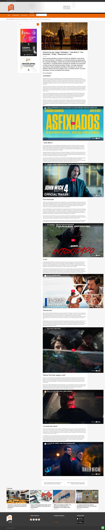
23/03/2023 (45, 56)
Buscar (48, 15)
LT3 (13, 528)
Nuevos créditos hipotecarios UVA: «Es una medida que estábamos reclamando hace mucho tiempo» (41, 506)
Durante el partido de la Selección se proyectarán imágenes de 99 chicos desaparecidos (76, 483)
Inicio (9, 15)
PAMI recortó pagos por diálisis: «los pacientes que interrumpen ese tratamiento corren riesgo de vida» (62, 506)
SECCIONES (31, 15)
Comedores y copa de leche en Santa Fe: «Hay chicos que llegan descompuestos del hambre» (17, 506)
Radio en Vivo (24, 15)
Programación (15, 15)
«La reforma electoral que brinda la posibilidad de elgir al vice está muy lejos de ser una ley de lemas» (87, 506)
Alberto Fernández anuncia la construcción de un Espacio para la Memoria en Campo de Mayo (53, 483)
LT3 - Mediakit (55, 522)
